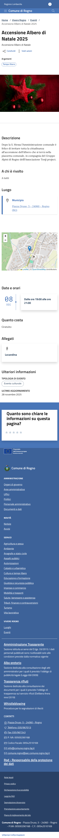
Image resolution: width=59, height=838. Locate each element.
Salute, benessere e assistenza (19, 598)
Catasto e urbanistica (15, 568)
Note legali (8, 777)
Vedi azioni (26, 51)
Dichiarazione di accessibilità (16, 789)
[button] (29, 248)
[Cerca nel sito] (53, 10)
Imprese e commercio (15, 588)
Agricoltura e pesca (13, 543)
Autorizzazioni (11, 563)
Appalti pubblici (11, 558)
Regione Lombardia (13, 4)
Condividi (11, 51)
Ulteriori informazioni (13, 835)
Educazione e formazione (17, 578)
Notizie (7, 524)
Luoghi (20, 627)
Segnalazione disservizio (14, 802)
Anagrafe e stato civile (15, 553)
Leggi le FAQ (9, 796)
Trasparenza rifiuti (16, 681)
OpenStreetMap (39, 269)
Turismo (8, 608)
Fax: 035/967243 (16, 732)
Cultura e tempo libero (15, 573)
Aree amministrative (14, 489)
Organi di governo (13, 484)
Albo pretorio (12, 662)
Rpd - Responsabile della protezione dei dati (28, 762)
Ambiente (9, 548)
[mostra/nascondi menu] (5, 11)
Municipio (18, 200)
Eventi (33, 20)
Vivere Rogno (19, 20)
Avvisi (7, 529)
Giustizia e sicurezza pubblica (19, 583)
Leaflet (25, 269)
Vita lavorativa (11, 612)
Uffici (6, 494)
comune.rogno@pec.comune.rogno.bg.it (28, 753)
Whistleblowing (14, 703)
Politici (7, 499)
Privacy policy (10, 783)
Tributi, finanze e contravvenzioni (21, 603)
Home (5, 20)
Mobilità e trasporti (13, 593)
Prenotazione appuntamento (16, 808)
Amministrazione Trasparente (24, 644)
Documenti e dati (13, 509)
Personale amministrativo (17, 504)
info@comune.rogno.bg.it (20, 748)
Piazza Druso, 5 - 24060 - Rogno (31, 722)
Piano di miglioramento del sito (17, 815)
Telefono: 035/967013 (19, 727)
